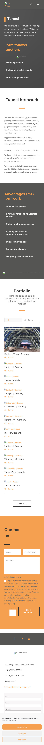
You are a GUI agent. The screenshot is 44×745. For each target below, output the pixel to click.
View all (22, 504)
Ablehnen (22, 733)
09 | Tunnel (28, 320)
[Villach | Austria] (22, 482)
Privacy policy (9, 603)
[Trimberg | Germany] (22, 455)
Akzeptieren (22, 727)
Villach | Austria (12, 485)
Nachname (8, 709)
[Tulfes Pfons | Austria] (22, 468)
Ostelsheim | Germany (15, 406)
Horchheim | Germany (15, 419)
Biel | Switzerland (12, 432)
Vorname (7, 703)
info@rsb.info (10, 681)
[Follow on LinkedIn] (29, 639)
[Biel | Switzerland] (22, 429)
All (8, 320)
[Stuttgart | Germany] (22, 363)
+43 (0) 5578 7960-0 (13, 670)
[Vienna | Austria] (22, 376)
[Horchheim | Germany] (22, 416)
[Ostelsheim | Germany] (22, 403)
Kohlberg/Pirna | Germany (17, 354)
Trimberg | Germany (14, 459)
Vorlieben (22, 739)
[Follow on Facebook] (15, 639)
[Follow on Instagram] (22, 639)
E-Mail (7, 696)
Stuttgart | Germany (13, 367)
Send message (28, 611)
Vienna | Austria (12, 380)
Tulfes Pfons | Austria (14, 472)
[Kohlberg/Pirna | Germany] (22, 339)
